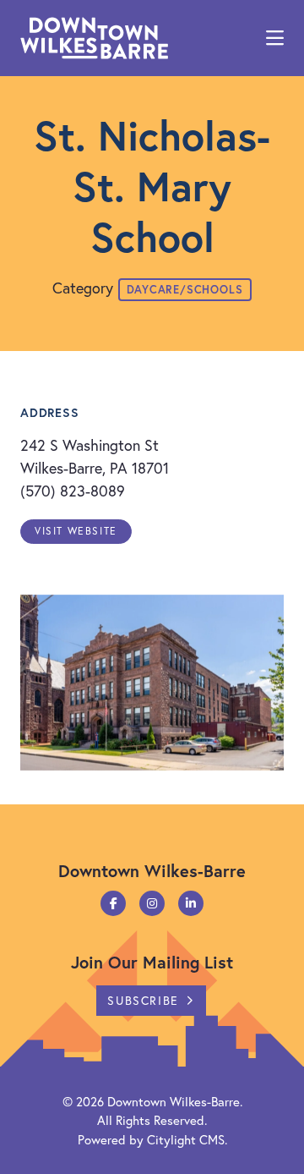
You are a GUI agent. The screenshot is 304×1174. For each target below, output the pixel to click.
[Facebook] (113, 903)
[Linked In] (191, 903)
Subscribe (142, 1000)
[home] (94, 38)
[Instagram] (152, 903)
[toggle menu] (275, 38)
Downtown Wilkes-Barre (173, 1101)
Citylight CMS (186, 1139)
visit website (76, 530)
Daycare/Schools (185, 290)
